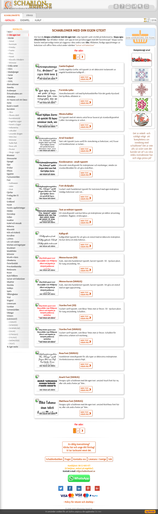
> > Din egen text (13, 34)
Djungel (10, 161)
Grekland (11, 201)
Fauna (11, 50)
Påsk (11, 189)
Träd (8, 297)
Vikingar (10, 312)
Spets (9, 291)
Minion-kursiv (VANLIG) (70, 281)
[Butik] (116, 8)
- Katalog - (10, 20)
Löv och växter (13, 241)
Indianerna (13, 127)
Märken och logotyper (16, 244)
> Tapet (10, 78)
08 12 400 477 (84, 465)
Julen (11, 186)
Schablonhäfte (12, 15)
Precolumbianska (14, 266)
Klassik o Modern (16, 59)
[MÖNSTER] (14, 340)
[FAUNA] (13, 337)
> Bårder (10, 38)
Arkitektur (11, 96)
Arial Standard (66, 138)
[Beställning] (134, 8)
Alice (11, 112)
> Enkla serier (12, 65)
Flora (11, 53)
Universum (11, 303)
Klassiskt (11, 229)
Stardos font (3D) (67, 305)
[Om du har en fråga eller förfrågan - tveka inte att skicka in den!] (79, 481)
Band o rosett (13, 105)
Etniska (12, 47)
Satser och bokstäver (16, 278)
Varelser (10, 306)
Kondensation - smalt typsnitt (73, 162)
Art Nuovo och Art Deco (17, 99)
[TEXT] (12, 343)
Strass (29, 15)
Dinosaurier (12, 158)
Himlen (10, 210)
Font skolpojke (66, 185)
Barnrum (13, 44)
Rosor (9, 272)
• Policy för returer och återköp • (79, 501)
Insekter (10, 220)
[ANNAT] (13, 322)
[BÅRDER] (13, 325)
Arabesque (11, 90)
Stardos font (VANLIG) (70, 329)
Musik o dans (12, 257)
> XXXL (10, 81)
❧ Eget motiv (12, 346)
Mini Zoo (13, 136)
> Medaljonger (13, 72)
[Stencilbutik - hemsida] (27, 8)
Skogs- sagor (14, 152)
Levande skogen (15, 133)
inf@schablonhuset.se (85, 471)
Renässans (11, 269)
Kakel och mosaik (14, 223)
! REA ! (9, 31)
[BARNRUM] (14, 328)
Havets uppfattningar (16, 207)
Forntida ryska (66, 90)
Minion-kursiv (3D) (68, 257)
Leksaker (13, 130)
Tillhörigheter (12, 294)
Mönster (12, 62)
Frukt (9, 198)
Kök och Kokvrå (13, 232)
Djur (8, 164)
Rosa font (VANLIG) (68, 353)
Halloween (13, 183)
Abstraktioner (13, 84)
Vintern (10, 315)
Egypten (10, 173)
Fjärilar (10, 192)
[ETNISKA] (13, 334)
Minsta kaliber (66, 114)
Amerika (10, 87)
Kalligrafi (63, 233)
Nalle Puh (13, 143)
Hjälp (38, 20)
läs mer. (98, 511)
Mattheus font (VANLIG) (71, 401)
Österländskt (12, 263)
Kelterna (10, 226)
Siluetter (10, 281)
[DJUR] (12, 331)
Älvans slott (14, 115)
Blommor (11, 155)
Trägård (10, 300)
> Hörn (9, 68)
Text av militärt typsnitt (70, 209)
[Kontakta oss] (128, 8)
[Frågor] (122, 8)
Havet (11, 56)
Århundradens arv (14, 93)
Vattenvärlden (13, 309)
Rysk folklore (12, 275)
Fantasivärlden (13, 177)
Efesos (9, 170)
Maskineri (11, 248)
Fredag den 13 (13, 195)
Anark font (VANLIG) (69, 377)
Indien (9, 217)
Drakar (10, 167)
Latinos (10, 238)
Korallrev (11, 235)
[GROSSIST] (12, 319)
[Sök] (140, 8)
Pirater (12, 149)
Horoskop (11, 214)
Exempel (25, 20)
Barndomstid (14, 118)
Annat (11, 41)
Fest (8, 180)
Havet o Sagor (15, 124)
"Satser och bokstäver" (85, 45)
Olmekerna (11, 260)
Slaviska (10, 285)
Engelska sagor (15, 121)
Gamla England (66, 66)
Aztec (9, 102)
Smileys (10, 288)
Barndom (11, 109)
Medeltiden (11, 251)
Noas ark (13, 146)
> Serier (10, 75)
